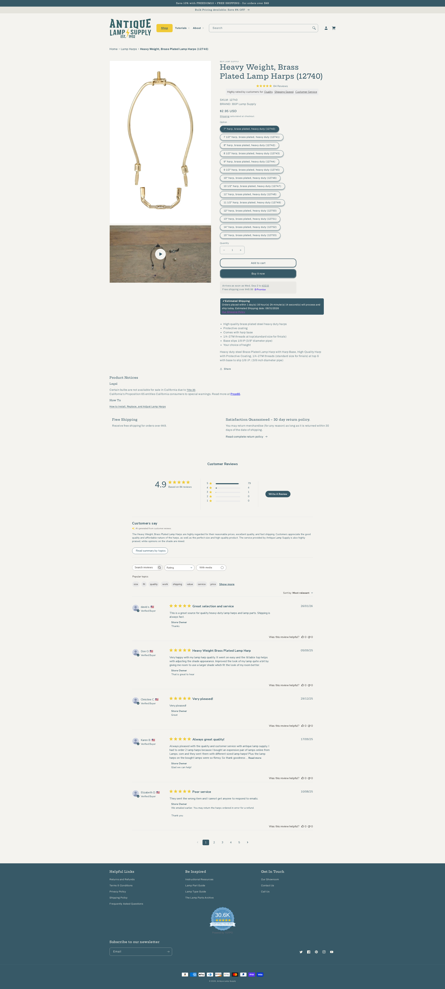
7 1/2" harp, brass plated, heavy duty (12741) (252, 137)
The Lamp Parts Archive (199, 897)
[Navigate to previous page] (197, 842)
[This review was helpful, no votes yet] (302, 637)
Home (114, 49)
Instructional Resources (199, 879)
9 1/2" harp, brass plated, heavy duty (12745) (252, 169)
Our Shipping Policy (233, 312)
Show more (226, 584)
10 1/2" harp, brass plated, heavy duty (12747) (252, 186)
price (213, 584)
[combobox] (263, 28)
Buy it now (258, 273)
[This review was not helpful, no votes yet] (309, 637)
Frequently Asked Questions (126, 903)
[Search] (314, 28)
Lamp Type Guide (195, 891)
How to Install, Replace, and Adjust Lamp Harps (138, 406)
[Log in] (326, 28)
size (136, 584)
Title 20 (191, 390)
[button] (164, 28)
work (165, 584)
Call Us (265, 891)
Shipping (224, 116)
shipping (177, 584)
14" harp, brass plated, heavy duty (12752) (250, 227)
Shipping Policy (119, 897)
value (190, 584)
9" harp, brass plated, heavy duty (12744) (249, 161)
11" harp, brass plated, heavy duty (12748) (250, 194)
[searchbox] (144, 567)
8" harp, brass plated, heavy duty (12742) (249, 145)
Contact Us (267, 885)
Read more (254, 758)
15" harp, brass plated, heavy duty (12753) (250, 235)
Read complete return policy (244, 436)
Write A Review (278, 494)
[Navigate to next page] (247, 842)
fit (144, 584)
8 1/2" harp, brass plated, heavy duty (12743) (252, 153)
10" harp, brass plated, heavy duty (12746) (250, 178)
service (202, 584)
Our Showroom (270, 879)
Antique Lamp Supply (226, 981)
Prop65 (235, 394)
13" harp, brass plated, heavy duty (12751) (250, 219)
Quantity (224, 243)
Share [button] (227, 369)
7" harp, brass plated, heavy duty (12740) (249, 129)
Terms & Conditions (121, 885)
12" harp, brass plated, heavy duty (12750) (250, 210)
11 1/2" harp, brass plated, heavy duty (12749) (252, 202)
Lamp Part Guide (195, 885)
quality (153, 584)
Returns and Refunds (122, 879)
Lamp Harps (129, 49)
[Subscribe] (168, 952)
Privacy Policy (118, 891)
